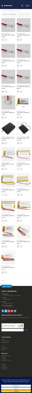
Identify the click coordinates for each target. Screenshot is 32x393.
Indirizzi (3, 346)
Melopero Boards (13, 136)
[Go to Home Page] (1, 10)
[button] (2, 5)
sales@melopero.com (8, 303)
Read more (18, 169)
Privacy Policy (4, 367)
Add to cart (2, 40)
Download (3, 349)
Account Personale (5, 340)
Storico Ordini (4, 348)
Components (7, 33)
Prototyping (27, 85)
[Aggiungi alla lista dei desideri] (6, 40)
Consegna (3, 358)
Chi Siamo (3, 364)
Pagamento (3, 357)
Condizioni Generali (5, 355)
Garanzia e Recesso (5, 360)
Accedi (2, 339)
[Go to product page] (8, 25)
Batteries (3, 33)
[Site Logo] (8, 5)
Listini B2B (3, 365)
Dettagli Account (4, 342)
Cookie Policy (4, 368)
